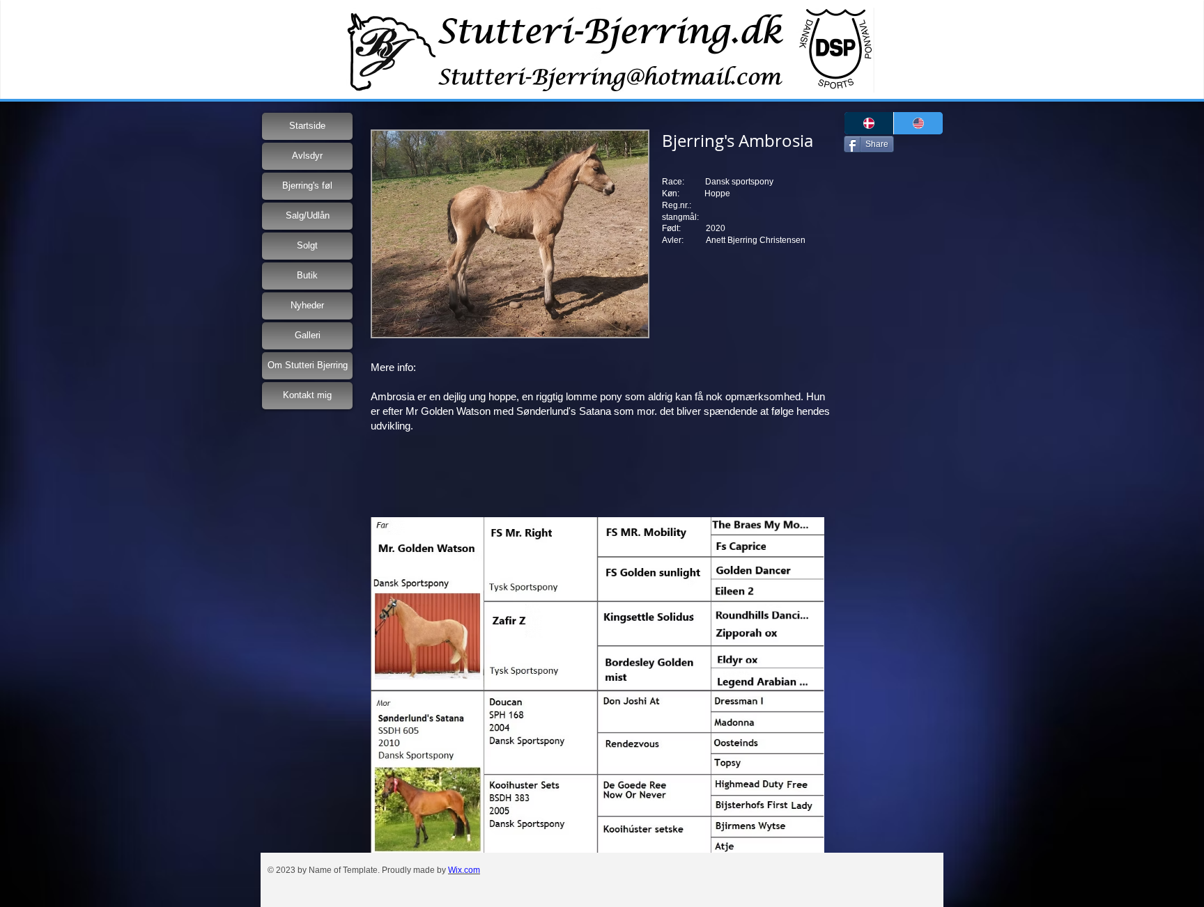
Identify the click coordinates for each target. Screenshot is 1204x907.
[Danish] (868, 123)
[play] (619, 325)
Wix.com (464, 870)
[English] (918, 123)
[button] (510, 233)
